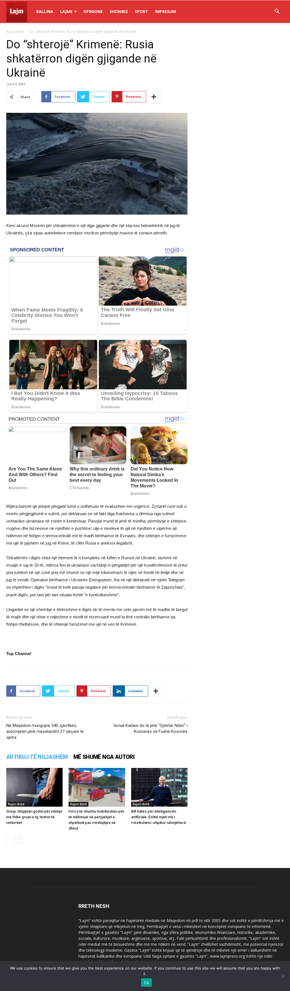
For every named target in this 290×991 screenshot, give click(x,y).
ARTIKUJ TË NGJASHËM (37, 756)
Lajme (66, 11)
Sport (141, 11)
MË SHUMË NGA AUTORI (104, 756)
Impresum (165, 11)
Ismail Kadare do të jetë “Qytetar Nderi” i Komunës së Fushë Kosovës (150, 728)
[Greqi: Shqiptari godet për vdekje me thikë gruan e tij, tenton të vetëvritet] (34, 787)
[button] (277, 12)
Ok (146, 982)
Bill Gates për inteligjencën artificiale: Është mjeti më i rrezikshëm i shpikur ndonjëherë (158, 817)
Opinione (93, 11)
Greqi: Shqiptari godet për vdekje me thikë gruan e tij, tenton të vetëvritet (34, 817)
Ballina (44, 11)
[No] (283, 976)
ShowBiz (119, 11)
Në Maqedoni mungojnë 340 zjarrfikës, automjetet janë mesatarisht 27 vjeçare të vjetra (45, 731)
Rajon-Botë (15, 31)
